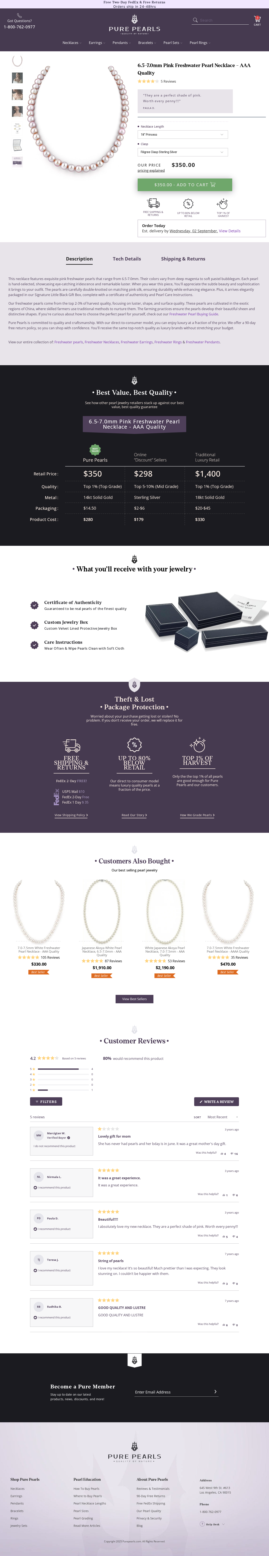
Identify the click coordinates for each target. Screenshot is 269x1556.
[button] (157, 81)
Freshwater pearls (68, 342)
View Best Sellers (134, 999)
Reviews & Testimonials (153, 1489)
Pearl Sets (171, 42)
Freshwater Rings (168, 342)
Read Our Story (133, 815)
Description (79, 259)
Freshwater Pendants (203, 342)
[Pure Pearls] (134, 21)
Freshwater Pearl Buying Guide (193, 314)
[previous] (14, 931)
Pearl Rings (198, 42)
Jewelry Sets (19, 1526)
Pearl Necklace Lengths (90, 1503)
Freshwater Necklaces (102, 342)
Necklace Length (152, 126)
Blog (140, 1526)
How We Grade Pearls (196, 815)
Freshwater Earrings (137, 342)
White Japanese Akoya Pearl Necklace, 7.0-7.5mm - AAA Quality (165, 911)
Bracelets (145, 42)
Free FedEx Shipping (151, 1503)
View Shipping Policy (70, 815)
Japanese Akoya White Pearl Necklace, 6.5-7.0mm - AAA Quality (102, 911)
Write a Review (221, 1102)
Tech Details (127, 259)
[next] (254, 931)
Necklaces (70, 42)
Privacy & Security (149, 1518)
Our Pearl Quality (149, 1511)
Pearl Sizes (81, 1511)
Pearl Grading (83, 1518)
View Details (230, 230)
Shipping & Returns (183, 259)
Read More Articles (87, 1526)
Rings (14, 1518)
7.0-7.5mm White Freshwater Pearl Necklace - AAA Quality (39, 911)
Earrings (95, 42)
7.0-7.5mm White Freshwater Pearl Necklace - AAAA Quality (228, 911)
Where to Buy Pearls (88, 1496)
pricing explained (151, 170)
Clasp (144, 144)
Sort (198, 1117)
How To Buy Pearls (86, 1489)
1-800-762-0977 (210, 1512)
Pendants (120, 42)
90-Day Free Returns (151, 1496)
